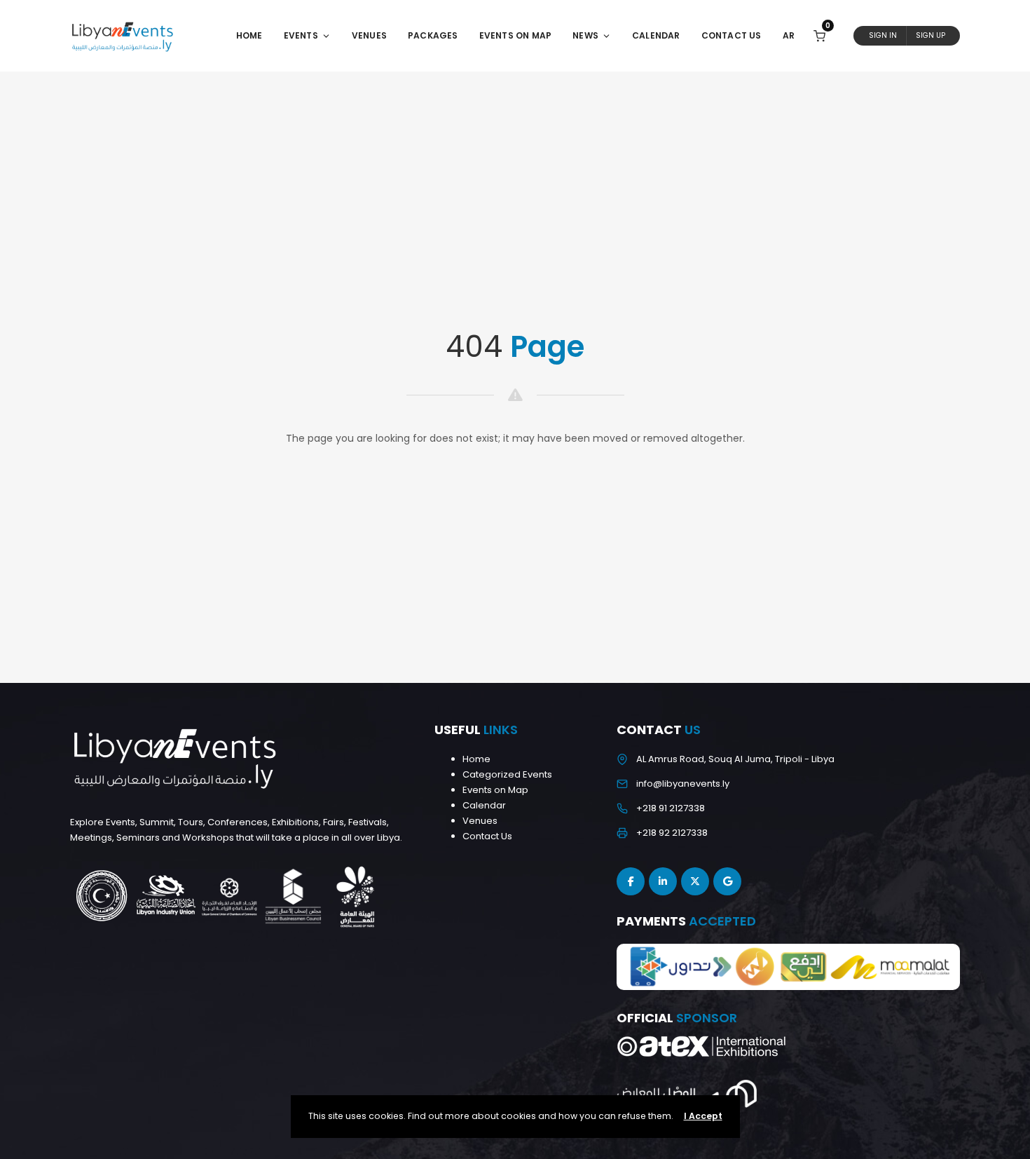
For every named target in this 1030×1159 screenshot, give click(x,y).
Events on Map (495, 790)
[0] (819, 35)
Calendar (656, 35)
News (585, 35)
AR (789, 35)
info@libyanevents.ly (682, 783)
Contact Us (731, 35)
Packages (433, 35)
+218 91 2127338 (670, 808)
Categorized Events (507, 774)
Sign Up (930, 35)
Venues (369, 35)
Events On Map (515, 35)
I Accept (703, 1116)
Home (249, 35)
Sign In (883, 35)
